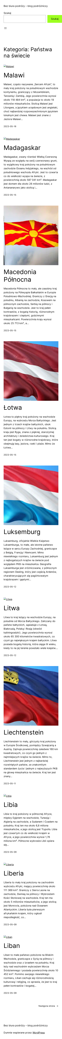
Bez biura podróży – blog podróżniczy (26, 5)
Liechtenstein (24, 732)
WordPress (39, 1032)
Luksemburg (22, 532)
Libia (11, 804)
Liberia (14, 873)
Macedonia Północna (20, 275)
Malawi (14, 75)
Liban (12, 945)
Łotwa (13, 407)
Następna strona (48, 1006)
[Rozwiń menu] (5, 28)
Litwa (12, 608)
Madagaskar (22, 147)
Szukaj (7, 12)
